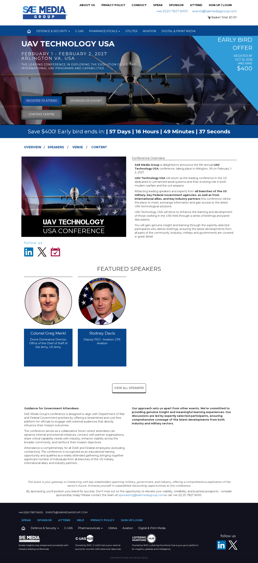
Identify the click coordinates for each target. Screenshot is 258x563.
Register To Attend (41, 100)
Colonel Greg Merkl (48, 333)
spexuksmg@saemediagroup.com (141, 495)
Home (29, 31)
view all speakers (129, 388)
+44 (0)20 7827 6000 (172, 11)
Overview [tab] (32, 147)
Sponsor (176, 5)
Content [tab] (99, 147)
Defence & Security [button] (52, 31)
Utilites (131, 31)
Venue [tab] (77, 147)
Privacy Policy (113, 5)
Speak (158, 5)
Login (137, 520)
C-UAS (79, 31)
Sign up (126, 520)
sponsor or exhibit (86, 100)
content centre (42, 114)
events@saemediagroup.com (214, 11)
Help (80, 520)
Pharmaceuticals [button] (103, 31)
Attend (196, 5)
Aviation (149, 31)
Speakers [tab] (56, 147)
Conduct (139, 5)
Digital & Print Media (178, 31)
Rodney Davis (102, 333)
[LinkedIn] (221, 545)
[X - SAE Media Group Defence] (233, 545)
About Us (87, 5)
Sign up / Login (220, 5)
